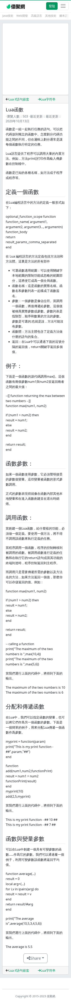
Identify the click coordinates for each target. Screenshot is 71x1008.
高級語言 (36, 15)
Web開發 (22, 15)
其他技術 (50, 15)
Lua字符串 (48, 99)
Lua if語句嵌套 (18, 99)
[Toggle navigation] (63, 6)
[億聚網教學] (16, 6)
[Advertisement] (35, 59)
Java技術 (7, 15)
